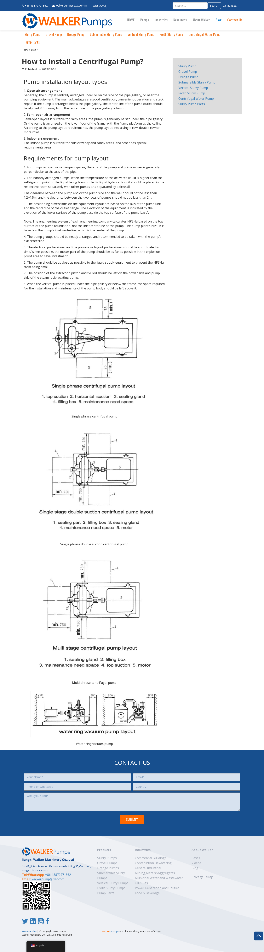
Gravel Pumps (107, 863)
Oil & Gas (141, 883)
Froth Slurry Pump (171, 34)
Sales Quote (99, 5)
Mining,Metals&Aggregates (155, 873)
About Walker (201, 19)
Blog (218, 19)
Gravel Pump (54, 34)
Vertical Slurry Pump (141, 34)
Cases (196, 858)
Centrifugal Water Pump (204, 34)
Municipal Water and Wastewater (159, 878)
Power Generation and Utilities (157, 888)
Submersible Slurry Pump (106, 34)
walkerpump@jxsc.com (48, 879)
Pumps (144, 19)
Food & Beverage (147, 893)
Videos (196, 863)
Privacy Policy (202, 877)
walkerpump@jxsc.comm (71, 5)
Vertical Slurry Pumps (112, 883)
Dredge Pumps (108, 868)
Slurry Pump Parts (191, 104)
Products (104, 850)
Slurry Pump (32, 34)
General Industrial (148, 868)
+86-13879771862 (36, 5)
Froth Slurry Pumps (111, 888)
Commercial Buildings (150, 858)
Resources (180, 19)
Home (25, 49)
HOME (131, 19)
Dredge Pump (75, 34)
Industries (161, 19)
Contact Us (234, 19)
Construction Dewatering (153, 863)
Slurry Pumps (107, 858)
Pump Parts (32, 42)
